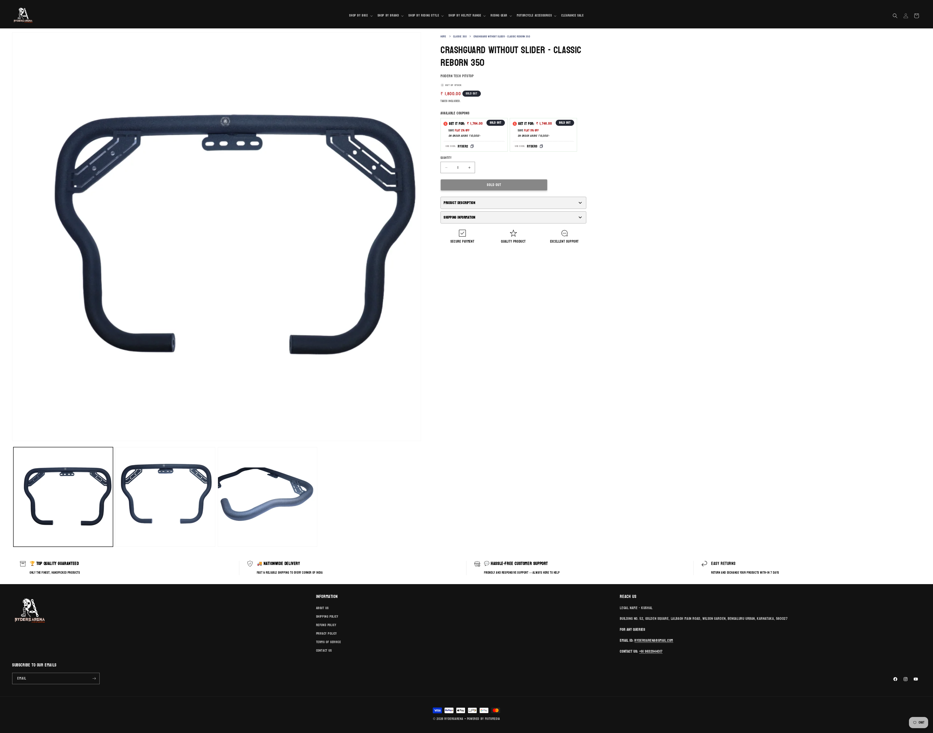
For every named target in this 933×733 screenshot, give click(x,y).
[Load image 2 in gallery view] (165, 497)
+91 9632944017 (651, 651)
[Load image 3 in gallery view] (267, 497)
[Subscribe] (94, 678)
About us (322, 608)
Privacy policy (326, 634)
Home (443, 36)
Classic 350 (460, 36)
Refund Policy (326, 625)
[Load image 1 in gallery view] (63, 497)
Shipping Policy (327, 617)
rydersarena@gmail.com (653, 640)
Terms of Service (328, 642)
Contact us (324, 651)
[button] (360, 15)
